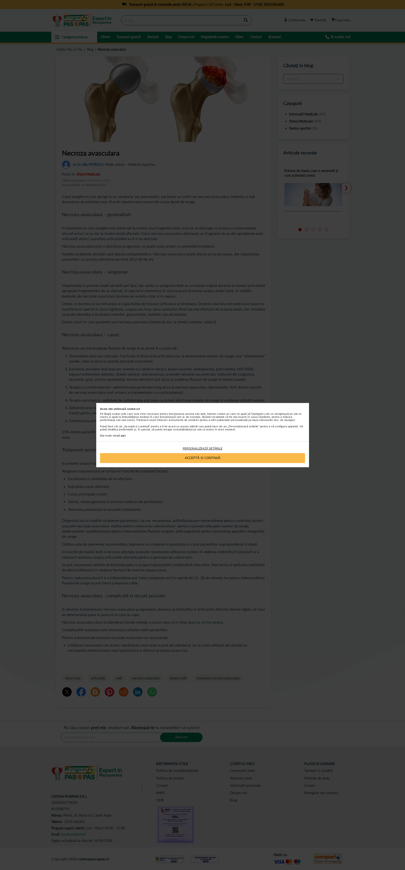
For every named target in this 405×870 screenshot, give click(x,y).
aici (123, 435)
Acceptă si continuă (202, 458)
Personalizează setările (202, 448)
